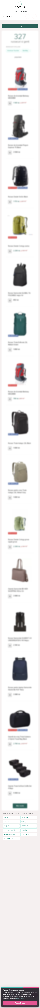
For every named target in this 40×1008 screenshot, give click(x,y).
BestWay (25, 51)
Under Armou (8, 838)
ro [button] (16, 11)
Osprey (23, 822)
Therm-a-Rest (25, 834)
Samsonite (24, 817)
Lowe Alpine (25, 826)
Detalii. (22, 998)
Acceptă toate (20, 1003)
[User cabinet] (34, 16)
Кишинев (23, 11)
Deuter (6, 817)
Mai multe (20, 806)
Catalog (9, 16)
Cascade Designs (9, 834)
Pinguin (6, 826)
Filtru (20, 26)
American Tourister (13, 51)
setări (18, 998)
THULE (6, 822)
